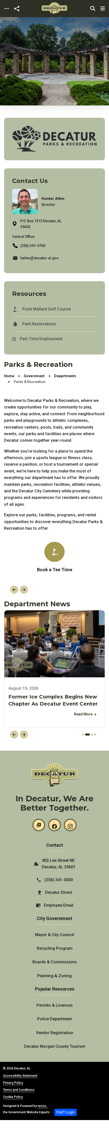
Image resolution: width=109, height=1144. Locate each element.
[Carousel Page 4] (95, 735)
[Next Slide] (24, 590)
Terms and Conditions (18, 1090)
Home (9, 376)
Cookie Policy (13, 1097)
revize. (42, 1106)
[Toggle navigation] (6, 8)
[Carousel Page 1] (83, 735)
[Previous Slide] (14, 590)
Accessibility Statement (20, 1075)
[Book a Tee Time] (54, 558)
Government (34, 376)
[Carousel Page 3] (92, 735)
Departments (65, 376)
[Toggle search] (92, 8)
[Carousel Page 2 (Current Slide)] (87, 735)
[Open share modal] (16, 8)
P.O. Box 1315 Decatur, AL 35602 (40, 224)
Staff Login (65, 1112)
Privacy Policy (13, 1083)
